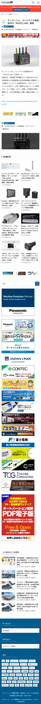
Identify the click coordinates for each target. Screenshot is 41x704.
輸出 (11, 685)
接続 (15, 678)
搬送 (21, 678)
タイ (10, 668)
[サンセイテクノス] (18, 353)
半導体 (31, 675)
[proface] (18, 401)
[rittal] (18, 424)
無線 (9, 682)
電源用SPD (35, 29)
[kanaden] (8, 274)
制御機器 (5, 675)
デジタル (24, 668)
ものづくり (14, 661)
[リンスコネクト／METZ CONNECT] (33, 115)
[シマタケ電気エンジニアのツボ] (8, 115)
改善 (26, 678)
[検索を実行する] (37, 284)
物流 (14, 682)
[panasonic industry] (18, 315)
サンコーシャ (27, 29)
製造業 (36, 682)
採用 (10, 678)
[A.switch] (18, 458)
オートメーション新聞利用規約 (10, 693)
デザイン (17, 668)
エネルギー (23, 661)
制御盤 (12, 675)
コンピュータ (14, 664)
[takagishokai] (18, 435)
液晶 (36, 678)
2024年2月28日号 (9, 29)
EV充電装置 (18, 29)
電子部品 (28, 685)
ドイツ (32, 668)
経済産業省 (21, 682)
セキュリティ (33, 664)
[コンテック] (18, 378)
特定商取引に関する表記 (16, 695)
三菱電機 (24, 671)
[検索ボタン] (33, 2)
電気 (35, 685)
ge (3, 661)
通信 (17, 685)
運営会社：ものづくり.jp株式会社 (29, 693)
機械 (31, 678)
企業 (36, 671)
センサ (4, 668)
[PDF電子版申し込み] (20, 37)
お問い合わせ (27, 695)
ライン (10, 671)
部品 (22, 685)
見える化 (5, 685)
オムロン (32, 661)
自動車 (29, 682)
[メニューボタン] (38, 2)
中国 (31, 671)
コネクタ (5, 664)
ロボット (17, 671)
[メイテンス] (20, 274)
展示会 (4, 678)
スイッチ (23, 664)
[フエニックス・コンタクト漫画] (20, 115)
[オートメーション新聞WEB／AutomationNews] (7, 2)
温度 (4, 682)
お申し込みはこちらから (21, 10)
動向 (25, 675)
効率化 (19, 675)
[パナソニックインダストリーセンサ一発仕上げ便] (18, 329)
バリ (4, 671)
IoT (7, 661)
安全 (36, 675)
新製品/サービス (8, 26)
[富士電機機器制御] (18, 447)
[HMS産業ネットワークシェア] (33, 274)
